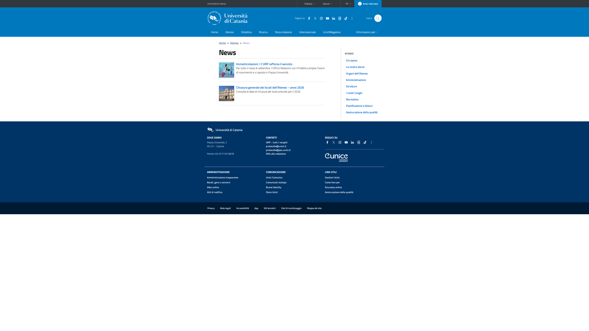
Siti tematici (270, 208)
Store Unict (272, 192)
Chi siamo (351, 60)
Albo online (213, 187)
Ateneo (229, 32)
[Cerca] (378, 18)
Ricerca (263, 32)
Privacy (211, 208)
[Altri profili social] (351, 18)
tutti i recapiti (280, 142)
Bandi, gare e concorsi (218, 182)
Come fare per (332, 182)
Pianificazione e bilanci (359, 106)
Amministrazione (356, 80)
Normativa (352, 99)
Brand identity (273, 187)
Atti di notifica (214, 192)
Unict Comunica (274, 177)
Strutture (351, 86)
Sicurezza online (333, 187)
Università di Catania (216, 3)
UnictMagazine (332, 32)
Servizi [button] (326, 4)
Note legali (225, 208)
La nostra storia (355, 67)
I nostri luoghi (354, 93)
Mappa (314, 208)
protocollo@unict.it (276, 146)
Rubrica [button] (308, 4)
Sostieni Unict (332, 177)
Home (214, 32)
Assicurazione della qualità (361, 112)
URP (268, 142)
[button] (348, 3)
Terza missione (283, 32)
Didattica (246, 32)
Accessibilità (242, 208)
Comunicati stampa (276, 182)
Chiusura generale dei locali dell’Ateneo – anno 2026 (270, 87)
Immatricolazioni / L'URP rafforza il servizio (264, 64)
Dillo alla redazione (276, 154)
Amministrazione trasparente (222, 177)
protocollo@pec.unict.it (278, 150)
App (256, 208)
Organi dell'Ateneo (357, 73)
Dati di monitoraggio (291, 208)
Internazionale (307, 32)
